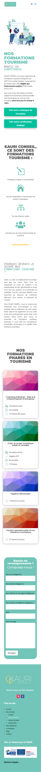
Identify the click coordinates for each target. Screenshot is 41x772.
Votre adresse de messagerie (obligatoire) (20, 593)
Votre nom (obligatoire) (14, 574)
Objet (7, 612)
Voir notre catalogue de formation (20, 112)
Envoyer (12, 653)
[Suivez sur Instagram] (18, 696)
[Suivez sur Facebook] (22, 696)
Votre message (11, 622)
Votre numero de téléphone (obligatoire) (19, 603)
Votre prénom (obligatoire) (15, 584)
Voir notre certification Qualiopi (20, 123)
